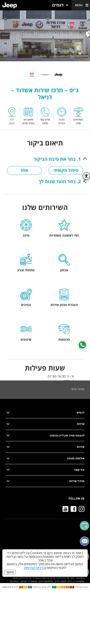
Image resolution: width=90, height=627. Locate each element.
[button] (60, 5)
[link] (9, 5)
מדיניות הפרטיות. (35, 567)
